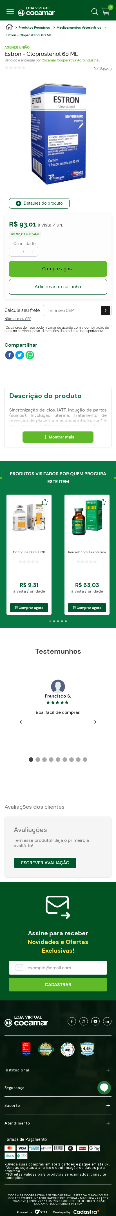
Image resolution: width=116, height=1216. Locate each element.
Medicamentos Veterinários (79, 27)
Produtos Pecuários (34, 27)
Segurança (14, 1087)
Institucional (17, 1070)
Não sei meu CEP (18, 319)
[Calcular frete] (105, 310)
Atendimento (17, 1123)
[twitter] (19, 356)
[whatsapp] (29, 356)
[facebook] (9, 356)
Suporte (12, 1105)
